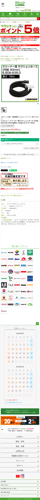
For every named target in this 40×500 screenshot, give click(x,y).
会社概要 (3, 15)
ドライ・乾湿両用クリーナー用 (9, 60)
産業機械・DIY (8, 59)
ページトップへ (37, 323)
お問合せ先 (20, 451)
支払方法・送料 (10, 15)
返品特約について (6, 158)
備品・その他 (25, 59)
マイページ (31, 15)
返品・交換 (20, 446)
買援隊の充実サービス (20, 456)
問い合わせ (18, 15)
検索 (38, 18)
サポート (20, 465)
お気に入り (25, 15)
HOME (2, 56)
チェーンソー (21, 22)
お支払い (20, 437)
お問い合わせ (5, 485)
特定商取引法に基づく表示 (8, 488)
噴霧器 (28, 22)
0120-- (25, 11)
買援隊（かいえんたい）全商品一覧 (14, 56)
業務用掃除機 (17, 59)
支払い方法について (7, 139)
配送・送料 (20, 441)
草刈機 (14, 22)
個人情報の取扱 (5, 492)
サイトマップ (5, 496)
